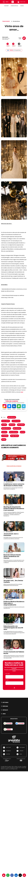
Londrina (4, 432)
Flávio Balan (21, 424)
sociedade (5, 435)
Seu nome (7, 673)
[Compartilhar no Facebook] (12, 875)
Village (4, 439)
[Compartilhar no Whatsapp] (8, 875)
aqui (22, 392)
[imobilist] (3, 875)
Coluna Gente (5, 421)
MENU (7, 2)
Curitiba (4, 424)
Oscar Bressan (14, 432)
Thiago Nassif (14, 435)
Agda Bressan (11, 417)
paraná (23, 432)
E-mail (6, 680)
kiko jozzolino (17, 428)
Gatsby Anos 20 (6, 428)
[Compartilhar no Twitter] (20, 875)
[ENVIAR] (14, 687)
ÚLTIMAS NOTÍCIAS (14, 5)
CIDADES (22, 5)
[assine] (24, 875)
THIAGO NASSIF (6, 21)
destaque (12, 424)
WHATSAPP (6, 5)
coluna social (16, 421)
